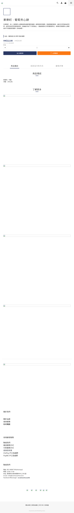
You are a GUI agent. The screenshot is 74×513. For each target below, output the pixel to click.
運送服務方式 (8, 445)
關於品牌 (6, 419)
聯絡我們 (6, 442)
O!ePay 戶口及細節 (10, 453)
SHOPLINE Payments (40, 510)
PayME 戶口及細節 (10, 455)
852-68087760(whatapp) (15, 469)
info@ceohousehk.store (16, 476)
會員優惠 (6, 421)
